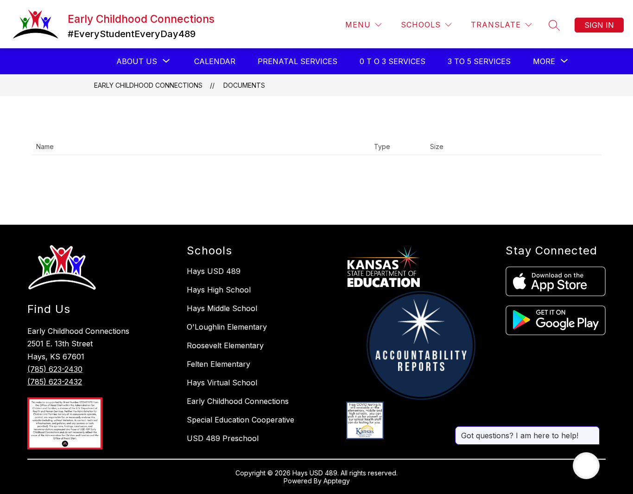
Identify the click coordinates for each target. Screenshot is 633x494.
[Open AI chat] (586, 466)
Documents (244, 85)
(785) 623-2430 (54, 369)
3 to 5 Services (479, 61)
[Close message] (592, 430)
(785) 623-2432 (54, 381)
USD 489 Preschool (223, 438)
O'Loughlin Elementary (227, 327)
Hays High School (219, 289)
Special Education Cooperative (240, 419)
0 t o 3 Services (392, 61)
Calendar (214, 61)
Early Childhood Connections (148, 85)
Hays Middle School (222, 308)
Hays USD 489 (214, 271)
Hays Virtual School (222, 382)
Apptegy (336, 481)
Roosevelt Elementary (225, 345)
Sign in (599, 25)
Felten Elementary (218, 364)
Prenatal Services (297, 61)
